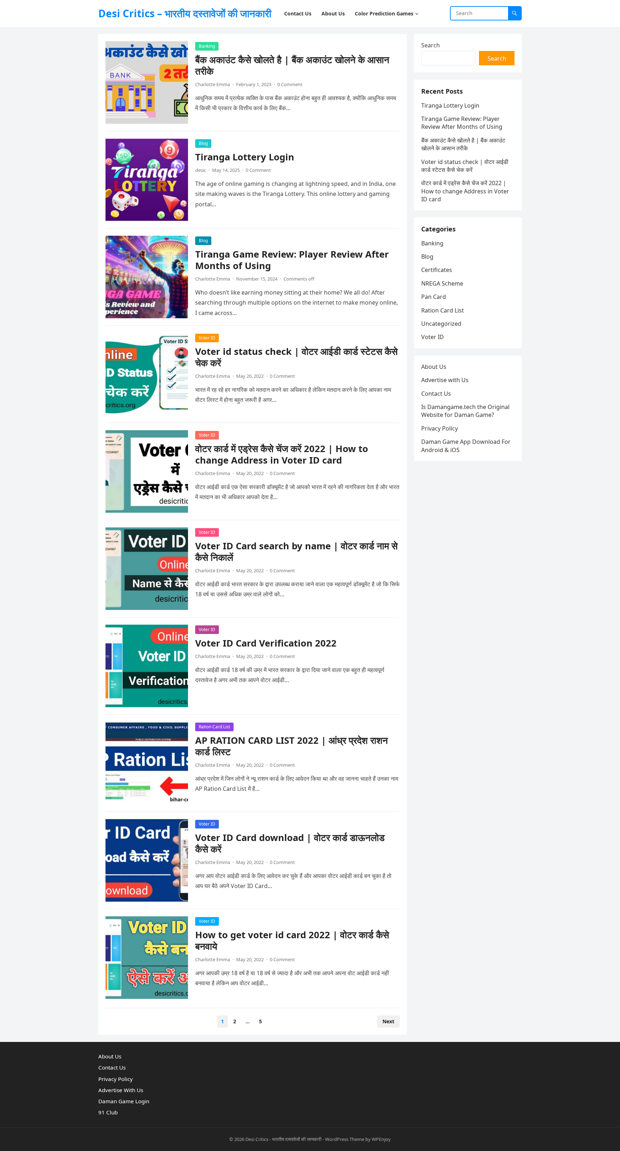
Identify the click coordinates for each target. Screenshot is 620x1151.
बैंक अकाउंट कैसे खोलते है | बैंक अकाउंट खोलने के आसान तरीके (292, 65)
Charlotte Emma (212, 84)
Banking (207, 46)
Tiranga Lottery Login (244, 157)
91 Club (108, 1112)
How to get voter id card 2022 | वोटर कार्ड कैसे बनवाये (292, 941)
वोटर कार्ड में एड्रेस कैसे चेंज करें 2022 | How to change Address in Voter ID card (281, 454)
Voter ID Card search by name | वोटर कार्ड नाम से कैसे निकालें (296, 552)
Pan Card (433, 297)
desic (200, 170)
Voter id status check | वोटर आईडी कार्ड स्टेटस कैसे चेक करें (296, 357)
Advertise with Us (445, 380)
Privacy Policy (439, 428)
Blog (203, 143)
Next (388, 1021)
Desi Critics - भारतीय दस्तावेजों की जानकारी (283, 1139)
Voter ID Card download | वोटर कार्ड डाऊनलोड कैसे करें (290, 843)
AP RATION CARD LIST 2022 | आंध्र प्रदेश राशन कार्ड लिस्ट (291, 746)
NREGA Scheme (442, 283)
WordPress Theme (344, 1139)
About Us (433, 367)
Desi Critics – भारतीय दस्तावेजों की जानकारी (184, 13)
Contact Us (436, 394)
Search (430, 45)
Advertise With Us (120, 1090)
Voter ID (207, 338)
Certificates (436, 270)
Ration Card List (214, 727)
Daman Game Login (123, 1101)
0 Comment (289, 84)
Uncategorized (441, 324)
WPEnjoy (381, 1139)
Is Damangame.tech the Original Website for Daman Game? (465, 411)
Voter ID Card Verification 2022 (266, 643)
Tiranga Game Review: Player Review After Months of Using (292, 260)
